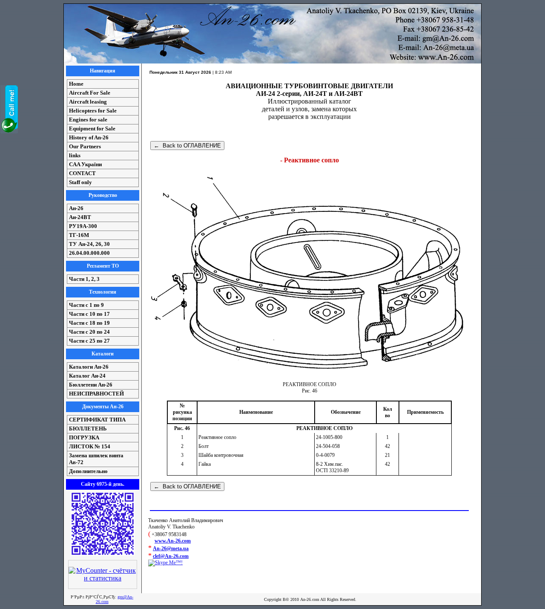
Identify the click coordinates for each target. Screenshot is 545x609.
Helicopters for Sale (93, 110)
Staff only (80, 182)
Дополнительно (88, 471)
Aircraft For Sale (89, 92)
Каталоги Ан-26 (89, 367)
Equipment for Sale (92, 128)
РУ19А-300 (83, 226)
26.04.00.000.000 (89, 253)
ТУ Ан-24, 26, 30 (89, 244)
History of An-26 (89, 137)
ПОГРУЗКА (84, 437)
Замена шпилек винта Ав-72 (96, 458)
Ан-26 (76, 208)
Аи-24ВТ (80, 217)
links (74, 155)
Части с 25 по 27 (89, 341)
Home (76, 84)
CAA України (85, 164)
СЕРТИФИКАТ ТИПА (97, 419)
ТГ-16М (79, 235)
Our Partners (85, 146)
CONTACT (82, 173)
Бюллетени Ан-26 (90, 384)
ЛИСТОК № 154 (89, 446)
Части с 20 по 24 (89, 332)
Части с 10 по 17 (89, 314)
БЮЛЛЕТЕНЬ (88, 428)
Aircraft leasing (88, 101)
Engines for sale (88, 119)
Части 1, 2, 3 (84, 279)
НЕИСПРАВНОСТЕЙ (96, 393)
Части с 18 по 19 (89, 323)
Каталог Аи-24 (87, 375)
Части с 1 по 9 (86, 305)
